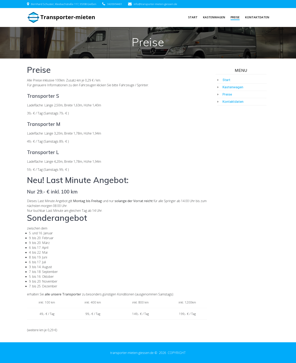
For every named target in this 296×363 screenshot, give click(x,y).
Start (193, 17)
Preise (235, 17)
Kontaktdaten (257, 17)
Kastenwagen (214, 17)
